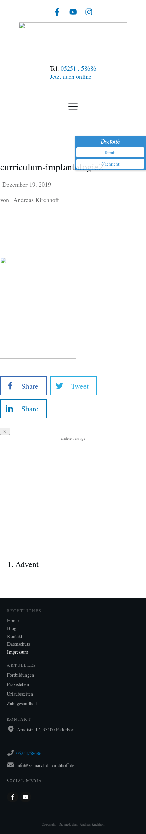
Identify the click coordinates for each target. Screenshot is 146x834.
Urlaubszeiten (20, 694)
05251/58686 (28, 753)
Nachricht (111, 164)
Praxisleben (18, 684)
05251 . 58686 (78, 68)
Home (13, 620)
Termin (110, 152)
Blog (11, 628)
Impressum (17, 651)
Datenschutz (18, 644)
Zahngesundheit (22, 703)
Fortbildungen (20, 675)
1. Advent (73, 554)
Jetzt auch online (70, 76)
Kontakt (14, 636)
